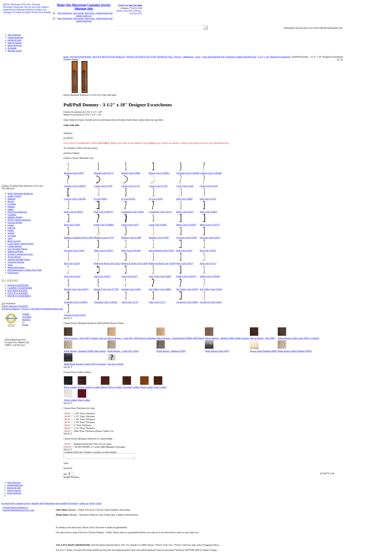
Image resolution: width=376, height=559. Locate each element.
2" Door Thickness (82, 425)
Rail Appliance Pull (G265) (161, 250)
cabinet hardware (15, 37)
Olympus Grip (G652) (74, 250)
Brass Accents (14, 241)
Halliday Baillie (14, 217)
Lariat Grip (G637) (130, 224)
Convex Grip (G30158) (75, 199)
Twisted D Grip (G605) (187, 302)
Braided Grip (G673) (103, 173)
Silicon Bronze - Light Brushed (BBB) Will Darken (180, 338)
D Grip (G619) (128, 199)
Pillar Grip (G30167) (103, 250)
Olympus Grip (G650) (186, 237)
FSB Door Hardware (17, 212)
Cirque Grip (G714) (130, 186)
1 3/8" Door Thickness (84, 413)
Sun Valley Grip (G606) (160, 289)
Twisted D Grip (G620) (211, 302)
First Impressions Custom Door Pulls (24, 270)
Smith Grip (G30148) (210, 276)
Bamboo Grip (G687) (74, 173)
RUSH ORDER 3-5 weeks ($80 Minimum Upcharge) (100, 447)
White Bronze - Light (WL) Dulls (123, 351)
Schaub (10, 233)
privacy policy (95, 503)
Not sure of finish (115, 364)
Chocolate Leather (131, 387)
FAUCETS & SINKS (17, 293)
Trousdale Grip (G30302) (106, 302)
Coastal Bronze (14, 246)
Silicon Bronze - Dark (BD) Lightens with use (85, 338)
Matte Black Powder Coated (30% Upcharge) (85, 364)
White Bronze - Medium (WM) (170, 351)
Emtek (10, 209)
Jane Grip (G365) (72, 224)
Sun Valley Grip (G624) (211, 289)
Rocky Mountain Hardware (20, 193)
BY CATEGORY (10, 280)
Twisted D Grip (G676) (75, 315)
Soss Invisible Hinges (17, 249)
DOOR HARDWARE (18, 285)
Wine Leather (84, 400)
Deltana (11, 206)
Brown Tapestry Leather (89, 387)
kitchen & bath (14, 40)
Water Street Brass (16, 267)
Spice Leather (160, 387)
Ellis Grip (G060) (184, 199)
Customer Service (98, 5)
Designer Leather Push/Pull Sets (241, 57)
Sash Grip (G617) (129, 276)
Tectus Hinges (14, 257)
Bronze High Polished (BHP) (263, 351)
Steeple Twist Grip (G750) (106, 289)
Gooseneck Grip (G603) (132, 212)
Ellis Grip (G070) (208, 199)
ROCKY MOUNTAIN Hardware (109, 57)
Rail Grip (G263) (208, 250)
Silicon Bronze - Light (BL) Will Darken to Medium (131, 338)
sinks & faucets (14, 42)
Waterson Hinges (15, 251)
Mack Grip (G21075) (210, 224)
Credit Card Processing (11, 325)
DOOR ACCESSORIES (19, 296)
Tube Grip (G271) (157, 302)
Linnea (10, 225)
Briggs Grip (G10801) (159, 173)
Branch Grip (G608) (130, 173)
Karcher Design (14, 222)
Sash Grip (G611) (208, 263)
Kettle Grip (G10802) (104, 224)
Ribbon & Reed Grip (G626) (134, 263)
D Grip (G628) (156, 199)
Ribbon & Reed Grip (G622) (107, 263)
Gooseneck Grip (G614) (160, 212)
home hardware (14, 45)
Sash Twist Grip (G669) (160, 276)
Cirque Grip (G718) (158, 186)
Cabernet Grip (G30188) (187, 173)
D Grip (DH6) (100, 199)
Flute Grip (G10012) (73, 212)
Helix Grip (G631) (185, 212)
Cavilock (11, 204)
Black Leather (70, 387)
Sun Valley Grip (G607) (187, 289)
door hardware (14, 35)
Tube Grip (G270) (129, 302)
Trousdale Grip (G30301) (76, 302)
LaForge (11, 228)
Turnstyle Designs (15, 262)
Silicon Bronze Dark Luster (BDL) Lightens (298, 338)
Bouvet (10, 201)
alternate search (14, 50)
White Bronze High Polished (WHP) (295, 351)
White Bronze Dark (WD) (217, 351)
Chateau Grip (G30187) (75, 186)
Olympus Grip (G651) (210, 237)
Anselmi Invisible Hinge (18, 259)
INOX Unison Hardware (19, 220)
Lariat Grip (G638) (157, 224)
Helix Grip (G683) (208, 212)
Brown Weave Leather (111, 387)
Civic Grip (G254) (184, 186)
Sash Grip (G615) (102, 276)
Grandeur (11, 214)
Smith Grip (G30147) (186, 276)
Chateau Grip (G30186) (211, 173)
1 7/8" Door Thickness (84, 422)
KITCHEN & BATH (17, 290)
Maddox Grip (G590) (159, 237)
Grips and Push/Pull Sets (213, 57)
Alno (9, 238)
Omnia (10, 230)
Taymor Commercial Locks (20, 254)
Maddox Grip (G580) (131, 237)
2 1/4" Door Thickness (84, 428)
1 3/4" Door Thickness (84, 419)
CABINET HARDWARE (19, 288)
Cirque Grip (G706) (103, 186)
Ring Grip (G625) (184, 263)
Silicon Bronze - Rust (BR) (262, 338)
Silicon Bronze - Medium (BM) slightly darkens (227, 338)
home (66, 57)
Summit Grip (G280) (131, 289)
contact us (83, 503)
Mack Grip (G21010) (186, 224)
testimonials (49, 503)
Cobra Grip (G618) (209, 186)
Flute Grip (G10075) (103, 212)
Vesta (9, 265)
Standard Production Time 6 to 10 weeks (92, 444)
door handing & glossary (67, 503)
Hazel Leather (146, 387)
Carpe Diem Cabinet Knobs (20, 243)
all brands (11, 48)
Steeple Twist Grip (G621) (76, 289)
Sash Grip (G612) (72, 276)
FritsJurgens (13, 272)
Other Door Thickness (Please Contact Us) (93, 431)
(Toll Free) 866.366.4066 (130, 5)
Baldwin (11, 199)
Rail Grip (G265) (72, 263)
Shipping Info (83, 8)
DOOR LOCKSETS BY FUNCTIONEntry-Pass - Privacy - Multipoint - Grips (163, 57)
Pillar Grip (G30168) (131, 250)
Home (61, 5)
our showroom (8, 503)
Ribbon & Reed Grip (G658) (162, 263)
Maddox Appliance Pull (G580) (78, 237)
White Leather (70, 400)
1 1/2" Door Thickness (84, 416)
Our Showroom (76, 5)
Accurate (11, 235)
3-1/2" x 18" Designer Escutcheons (274, 57)
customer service (23, 503)
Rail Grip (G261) (184, 250)
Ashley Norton (14, 196)
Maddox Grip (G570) (104, 237)
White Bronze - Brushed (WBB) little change (85, 351)
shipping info (37, 503)
